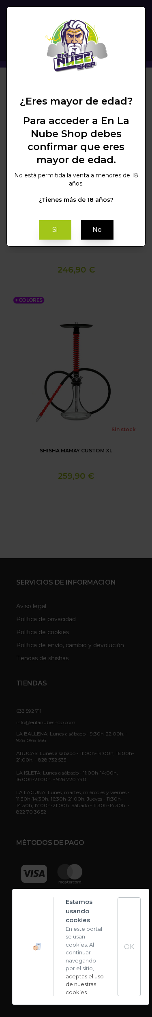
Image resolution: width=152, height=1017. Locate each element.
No (97, 230)
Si (55, 230)
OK (129, 947)
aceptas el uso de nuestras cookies (85, 984)
